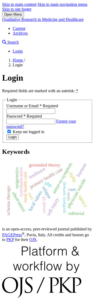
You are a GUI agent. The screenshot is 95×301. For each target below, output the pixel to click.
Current (19, 28)
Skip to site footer (16, 9)
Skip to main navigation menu (62, 4)
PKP (10, 239)
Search (12, 42)
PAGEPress (12, 235)
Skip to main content (19, 4)
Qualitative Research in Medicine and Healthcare (43, 19)
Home (18, 60)
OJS (32, 239)
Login (18, 51)
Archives (20, 33)
